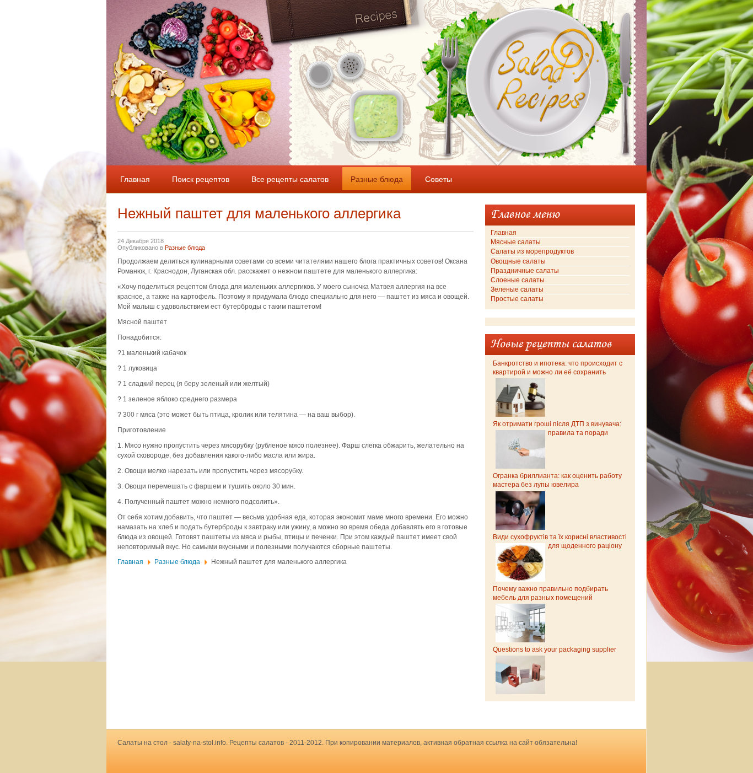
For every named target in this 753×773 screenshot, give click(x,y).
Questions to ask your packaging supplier (554, 649)
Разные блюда (185, 247)
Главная (130, 562)
